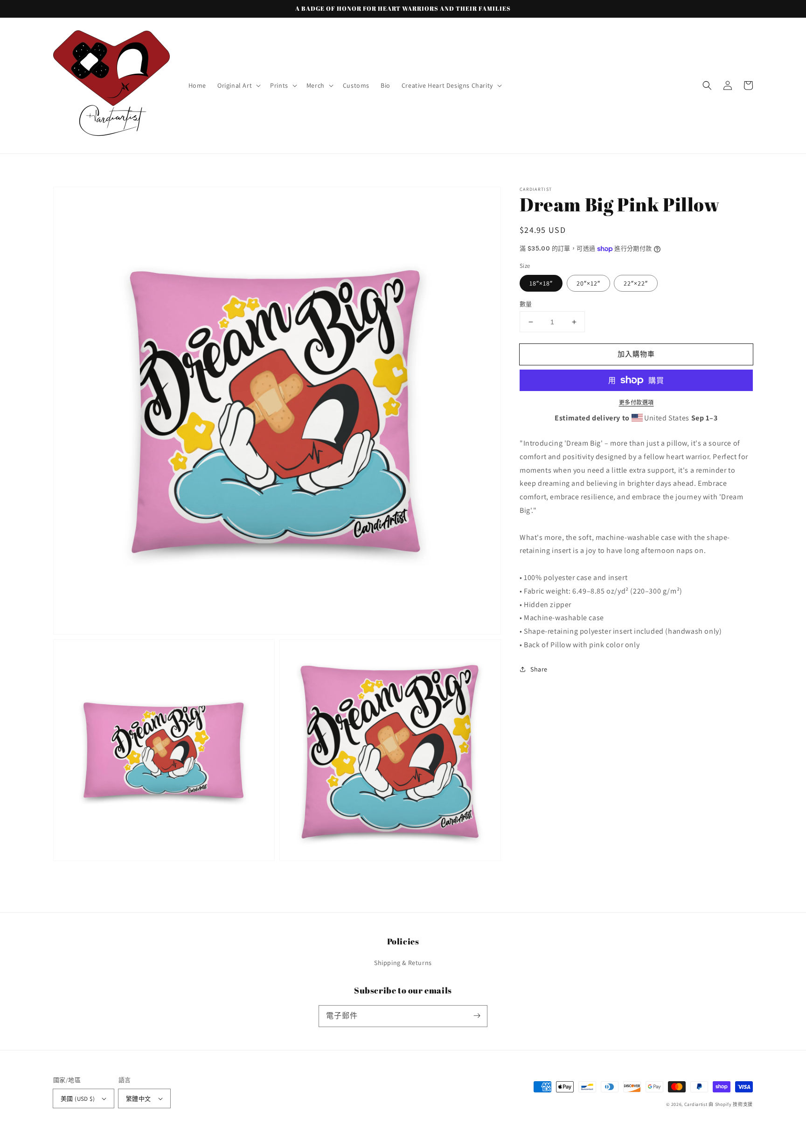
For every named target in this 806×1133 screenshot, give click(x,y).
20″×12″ (588, 283)
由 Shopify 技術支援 (731, 1104)
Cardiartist (696, 1104)
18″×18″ (541, 283)
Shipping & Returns (403, 962)
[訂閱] (476, 1016)
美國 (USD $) (78, 1099)
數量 (526, 304)
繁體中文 (138, 1099)
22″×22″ (636, 283)
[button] (238, 85)
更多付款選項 (636, 402)
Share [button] (539, 669)
